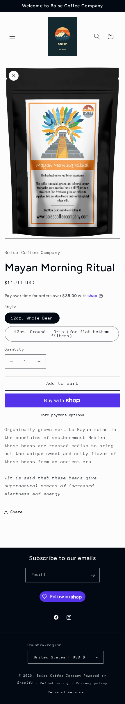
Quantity (14, 349)
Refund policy (54, 683)
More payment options (63, 415)
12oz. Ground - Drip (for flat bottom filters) (61, 333)
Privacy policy (92, 683)
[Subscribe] (92, 575)
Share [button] (16, 512)
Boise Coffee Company (59, 676)
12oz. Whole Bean (32, 318)
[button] (12, 36)
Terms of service (66, 692)
